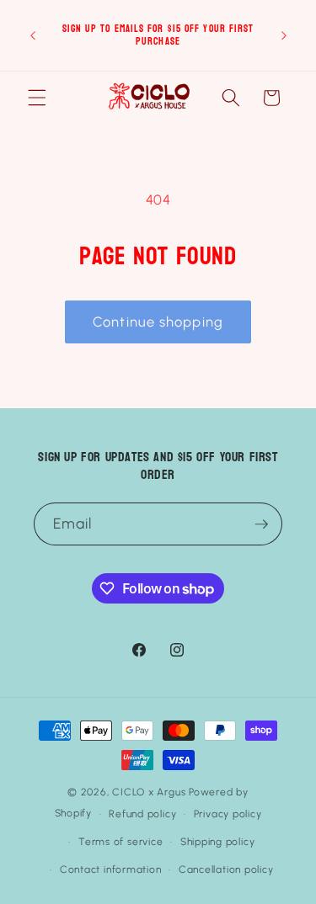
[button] (37, 97)
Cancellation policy (226, 869)
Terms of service (120, 842)
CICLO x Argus (148, 792)
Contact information (111, 869)
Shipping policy (217, 842)
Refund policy (142, 814)
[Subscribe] (261, 524)
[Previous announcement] (32, 35)
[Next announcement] (284, 35)
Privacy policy (228, 814)
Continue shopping (158, 321)
